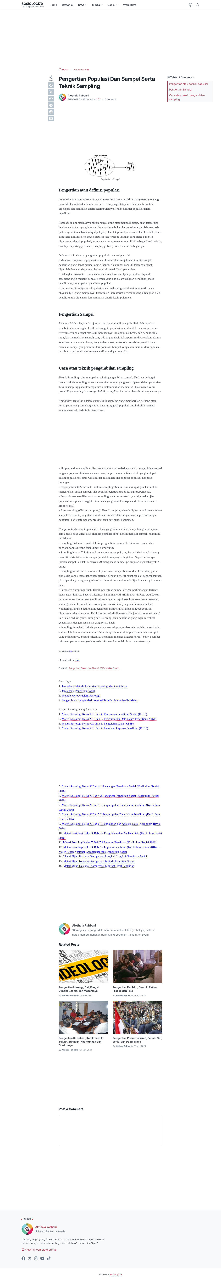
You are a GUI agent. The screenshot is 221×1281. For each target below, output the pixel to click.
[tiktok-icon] (49, 1259)
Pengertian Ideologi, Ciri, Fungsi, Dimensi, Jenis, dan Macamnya (79, 989)
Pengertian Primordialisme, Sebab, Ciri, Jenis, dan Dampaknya (137, 1039)
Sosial (111, 4)
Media (96, 4)
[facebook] (51, 85)
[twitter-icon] (30, 1259)
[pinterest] (51, 112)
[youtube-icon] (42, 1259)
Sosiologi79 (32, 4)
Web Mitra (129, 4)
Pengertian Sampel (180, 89)
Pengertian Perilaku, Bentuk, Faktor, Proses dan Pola (135, 989)
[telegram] (51, 105)
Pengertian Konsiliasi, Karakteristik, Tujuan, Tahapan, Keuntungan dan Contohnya (81, 1041)
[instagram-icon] (36, 1259)
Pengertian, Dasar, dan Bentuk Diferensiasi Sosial (94, 668)
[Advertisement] (110, 39)
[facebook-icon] (23, 1259)
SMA (81, 4)
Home (53, 4)
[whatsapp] (51, 98)
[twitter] (51, 92)
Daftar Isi (67, 4)
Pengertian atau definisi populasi (188, 83)
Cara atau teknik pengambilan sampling (187, 97)
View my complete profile (40, 1249)
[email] (51, 118)
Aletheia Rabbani (46, 1227)
